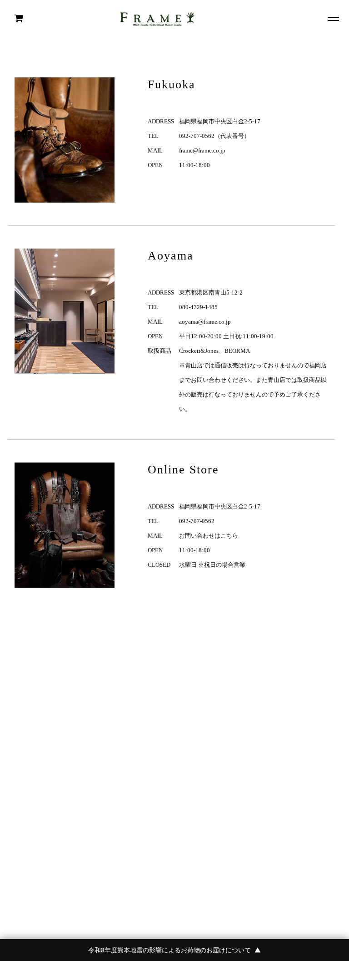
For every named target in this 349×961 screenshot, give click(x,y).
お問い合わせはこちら (208, 535)
